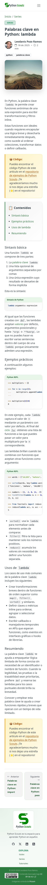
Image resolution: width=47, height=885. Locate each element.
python (9, 55)
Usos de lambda (21, 227)
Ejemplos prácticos (22, 221)
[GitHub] (13, 844)
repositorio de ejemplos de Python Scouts (24, 175)
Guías (21, 854)
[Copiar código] (39, 299)
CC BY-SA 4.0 (34, 875)
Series (17, 16)
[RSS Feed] (33, 844)
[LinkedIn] (27, 844)
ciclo (10, 430)
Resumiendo (18, 233)
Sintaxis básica (20, 215)
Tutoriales (23, 863)
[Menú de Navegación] (38, 5)
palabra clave (20, 262)
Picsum (32, 881)
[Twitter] (20, 844)
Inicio (8, 16)
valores (19, 324)
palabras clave (23, 55)
